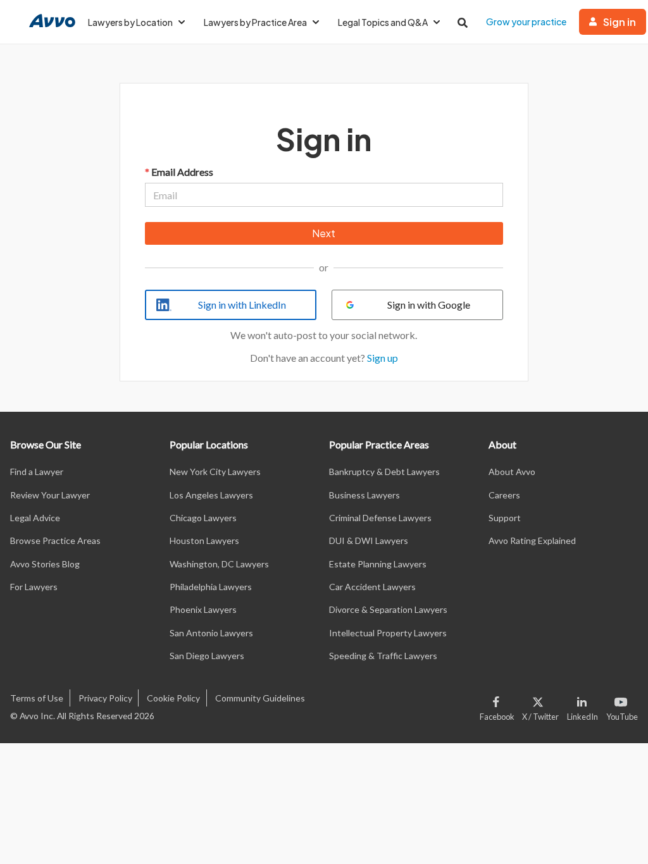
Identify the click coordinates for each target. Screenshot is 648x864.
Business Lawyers (364, 495)
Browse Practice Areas (55, 540)
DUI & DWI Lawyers (368, 540)
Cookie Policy (173, 698)
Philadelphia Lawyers (211, 586)
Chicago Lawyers (203, 517)
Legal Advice (35, 517)
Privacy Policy (105, 698)
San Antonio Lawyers (211, 632)
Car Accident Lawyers (372, 586)
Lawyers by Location (130, 22)
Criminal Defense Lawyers (380, 517)
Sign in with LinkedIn (242, 305)
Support (505, 517)
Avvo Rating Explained (532, 540)
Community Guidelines (260, 698)
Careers (504, 495)
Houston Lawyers (204, 540)
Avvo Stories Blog (45, 564)
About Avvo (512, 471)
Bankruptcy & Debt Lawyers (384, 471)
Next (323, 233)
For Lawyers (34, 586)
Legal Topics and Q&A (383, 22)
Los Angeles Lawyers (211, 495)
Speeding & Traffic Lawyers (383, 655)
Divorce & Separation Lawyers (388, 609)
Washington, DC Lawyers (219, 564)
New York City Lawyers (215, 471)
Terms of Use (36, 698)
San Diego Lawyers (207, 655)
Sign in (619, 21)
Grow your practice (526, 21)
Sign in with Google (428, 305)
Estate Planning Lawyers (378, 564)
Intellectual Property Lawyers (388, 632)
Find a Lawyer (36, 471)
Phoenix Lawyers (203, 609)
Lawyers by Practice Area (255, 22)
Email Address (179, 172)
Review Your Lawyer (50, 495)
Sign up (382, 358)
